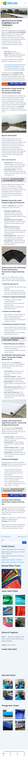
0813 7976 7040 (11, 645)
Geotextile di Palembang (13, 64)
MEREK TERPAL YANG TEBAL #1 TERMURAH (13, 562)
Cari (3, 540)
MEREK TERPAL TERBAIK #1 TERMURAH (12, 560)
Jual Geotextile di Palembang (11, 66)
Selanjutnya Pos (22, 536)
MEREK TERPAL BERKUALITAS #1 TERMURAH (13, 549)
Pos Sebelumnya (6, 536)
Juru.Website (21, 751)
